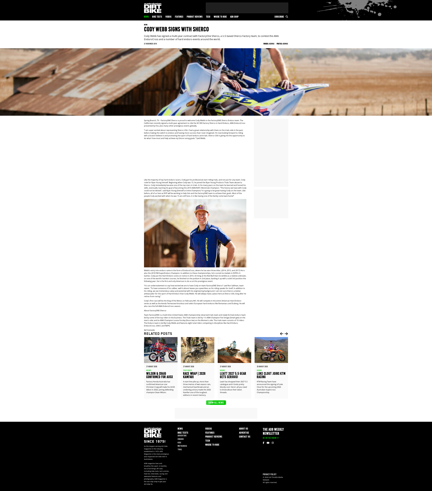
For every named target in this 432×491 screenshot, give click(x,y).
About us (243, 428)
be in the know (269, 438)
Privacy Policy (269, 474)
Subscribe (279, 16)
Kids (179, 442)
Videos (168, 16)
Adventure (182, 435)
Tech (208, 16)
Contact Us (244, 436)
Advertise (244, 432)
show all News (216, 402)
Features (179, 16)
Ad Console (149, 330)
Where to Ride (220, 16)
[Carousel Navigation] (284, 334)
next (286, 334)
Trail (180, 449)
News (146, 16)
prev (282, 334)
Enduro (181, 439)
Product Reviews (195, 16)
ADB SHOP (234, 16)
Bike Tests (157, 16)
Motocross (182, 446)
